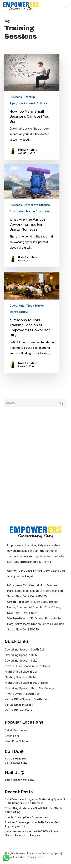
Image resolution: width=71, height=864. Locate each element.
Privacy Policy (36, 857)
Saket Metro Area (16, 730)
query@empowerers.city (19, 779)
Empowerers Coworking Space (44, 853)
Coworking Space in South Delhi (25, 649)
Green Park (12, 736)
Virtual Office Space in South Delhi (27, 699)
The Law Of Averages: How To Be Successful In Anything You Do (33, 824)
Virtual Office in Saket (19, 704)
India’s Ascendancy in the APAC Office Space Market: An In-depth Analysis (31, 833)
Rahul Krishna (27, 149)
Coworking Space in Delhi (21, 655)
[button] (66, 6)
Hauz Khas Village (16, 741)
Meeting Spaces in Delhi (20, 677)
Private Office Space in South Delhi (27, 666)
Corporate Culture (37, 205)
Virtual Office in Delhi (18, 710)
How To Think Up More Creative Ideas (27, 817)
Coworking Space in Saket (21, 660)
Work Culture (38, 103)
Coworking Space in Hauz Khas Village (29, 688)
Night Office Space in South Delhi (26, 682)
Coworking (16, 211)
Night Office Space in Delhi (22, 671)
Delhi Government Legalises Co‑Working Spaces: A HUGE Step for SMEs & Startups (35, 801)
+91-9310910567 (24, 570)
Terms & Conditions (16, 857)
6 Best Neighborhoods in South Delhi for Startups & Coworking (35, 810)
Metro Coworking (38, 211)
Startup (29, 97)
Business (15, 97)
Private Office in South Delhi (23, 693)
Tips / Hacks (18, 103)
